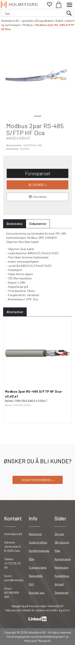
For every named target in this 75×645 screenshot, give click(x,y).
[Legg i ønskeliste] (37, 197)
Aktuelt (59, 584)
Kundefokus (62, 576)
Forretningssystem (18, 636)
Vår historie (62, 542)
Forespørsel (37, 173)
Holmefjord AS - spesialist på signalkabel (27, 20)
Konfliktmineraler (39, 550)
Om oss (59, 534)
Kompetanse (63, 559)
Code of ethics (38, 542)
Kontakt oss (36, 592)
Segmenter (62, 592)
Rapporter (35, 534)
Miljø (31, 559)
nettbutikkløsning (46, 636)
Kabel (59, 20)
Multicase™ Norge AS (37, 640)
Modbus (28, 25)
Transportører (38, 567)
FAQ (31, 584)
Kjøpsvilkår (36, 576)
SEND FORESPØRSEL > (37, 480)
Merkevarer (62, 567)
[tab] (14, 223)
